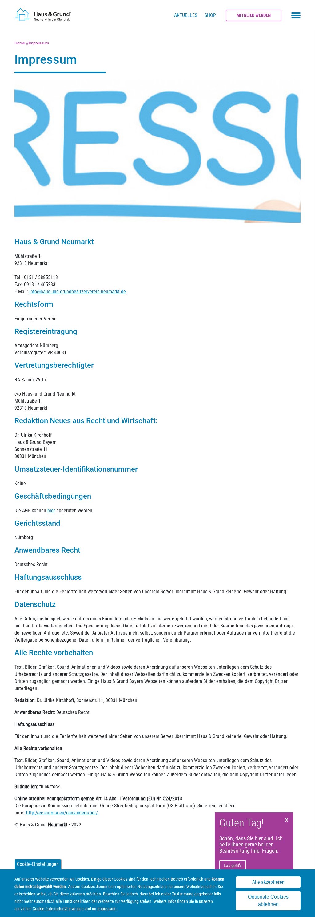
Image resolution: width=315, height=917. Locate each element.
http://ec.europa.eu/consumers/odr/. (62, 813)
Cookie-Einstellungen (38, 864)
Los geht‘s (233, 865)
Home (19, 43)
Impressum (39, 43)
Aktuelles (185, 15)
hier (51, 510)
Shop (210, 15)
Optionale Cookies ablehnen (268, 900)
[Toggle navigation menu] (296, 15)
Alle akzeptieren (268, 882)
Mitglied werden (254, 15)
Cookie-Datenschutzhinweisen (58, 908)
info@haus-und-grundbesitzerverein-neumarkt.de (77, 291)
